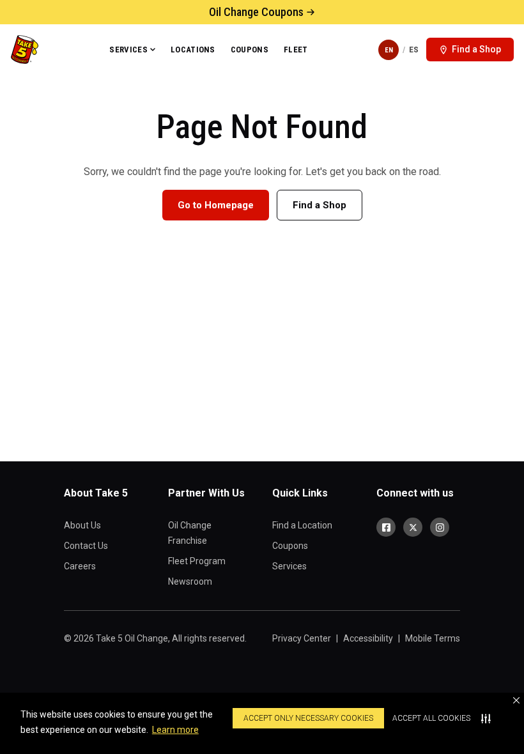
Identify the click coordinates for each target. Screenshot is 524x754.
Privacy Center (301, 638)
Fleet (296, 49)
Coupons (249, 49)
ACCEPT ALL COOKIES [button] (431, 718)
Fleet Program (197, 561)
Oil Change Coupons (256, 12)
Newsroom (190, 581)
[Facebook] (386, 527)
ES (414, 49)
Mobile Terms (432, 638)
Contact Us (86, 546)
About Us (82, 525)
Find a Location (302, 525)
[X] (412, 527)
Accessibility (368, 638)
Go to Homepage (216, 205)
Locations (193, 49)
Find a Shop (319, 205)
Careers (80, 566)
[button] (516, 700)
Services (128, 49)
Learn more (175, 730)
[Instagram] (439, 527)
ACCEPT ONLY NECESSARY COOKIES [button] (308, 718)
